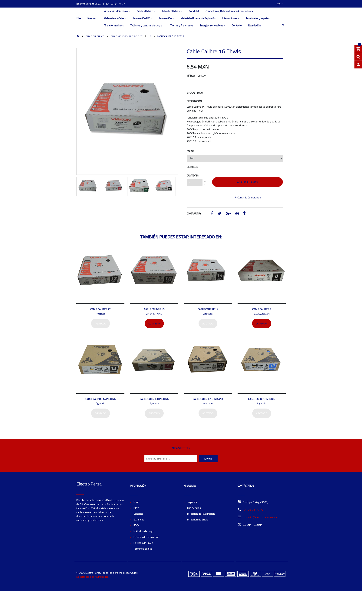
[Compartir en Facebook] (212, 214)
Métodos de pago (143, 531)
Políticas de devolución (146, 537)
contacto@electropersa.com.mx (261, 517)
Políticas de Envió (143, 543)
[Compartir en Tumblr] (244, 214)
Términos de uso (142, 549)
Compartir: (194, 213)
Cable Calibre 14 (208, 309)
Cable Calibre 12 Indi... (261, 399)
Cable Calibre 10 (154, 309)
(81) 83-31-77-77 (115, 4)
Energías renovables (211, 25)
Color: (191, 151)
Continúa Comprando (249, 197)
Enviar (208, 458)
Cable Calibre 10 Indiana (208, 399)
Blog (136, 508)
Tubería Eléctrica (171, 11)
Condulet (194, 11)
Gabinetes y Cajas (114, 18)
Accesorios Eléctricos (116, 11)
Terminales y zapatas (258, 18)
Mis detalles (194, 508)
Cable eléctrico (145, 11)
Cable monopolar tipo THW (126, 36)
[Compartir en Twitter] (219, 214)
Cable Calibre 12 (100, 309)
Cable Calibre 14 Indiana (100, 399)
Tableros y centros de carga (146, 25)
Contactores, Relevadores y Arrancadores (229, 11)
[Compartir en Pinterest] (237, 214)
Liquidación (254, 25)
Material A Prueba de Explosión (198, 18)
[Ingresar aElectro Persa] (358, 64)
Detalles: (192, 167)
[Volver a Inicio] (77, 36)
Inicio (136, 502)
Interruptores (229, 18)
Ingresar (192, 502)
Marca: (191, 75)
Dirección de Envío (197, 519)
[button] (280, 4)
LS (149, 36)
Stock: (191, 93)
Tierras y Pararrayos (181, 25)
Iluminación (165, 18)
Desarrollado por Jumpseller (92, 577)
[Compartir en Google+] (228, 214)
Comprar (154, 323)
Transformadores (114, 25)
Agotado (100, 323)
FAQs (136, 525)
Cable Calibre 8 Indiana (154, 399)
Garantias (138, 519)
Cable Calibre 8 (261, 309)
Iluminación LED (141, 18)
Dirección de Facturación (201, 514)
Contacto (237, 25)
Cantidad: (193, 175)
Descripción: (194, 101)
